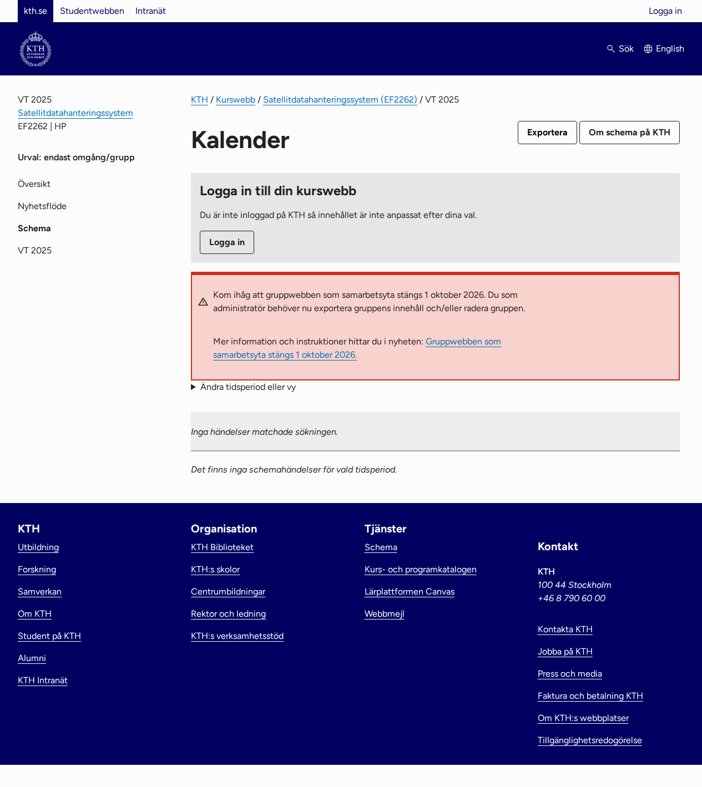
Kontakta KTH (565, 629)
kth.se (35, 11)
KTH (199, 99)
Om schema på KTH (629, 132)
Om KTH (35, 613)
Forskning (37, 569)
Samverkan (40, 591)
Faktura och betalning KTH (590, 695)
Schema (381, 547)
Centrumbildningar (228, 591)
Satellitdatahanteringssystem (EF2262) (340, 99)
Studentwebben (92, 11)
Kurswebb (235, 99)
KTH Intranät (43, 680)
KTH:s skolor (215, 569)
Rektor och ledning (228, 613)
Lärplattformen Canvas (409, 591)
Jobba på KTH (565, 651)
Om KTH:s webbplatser (583, 718)
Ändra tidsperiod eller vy (248, 387)
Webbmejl (385, 613)
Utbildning (38, 547)
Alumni (32, 658)
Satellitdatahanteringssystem (75, 113)
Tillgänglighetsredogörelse (590, 740)
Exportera (547, 132)
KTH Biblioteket (222, 547)
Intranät (150, 11)
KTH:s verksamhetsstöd (237, 636)
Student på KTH (49, 636)
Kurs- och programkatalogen (421, 569)
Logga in (665, 11)
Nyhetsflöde (42, 206)
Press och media (570, 673)
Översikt (34, 184)
